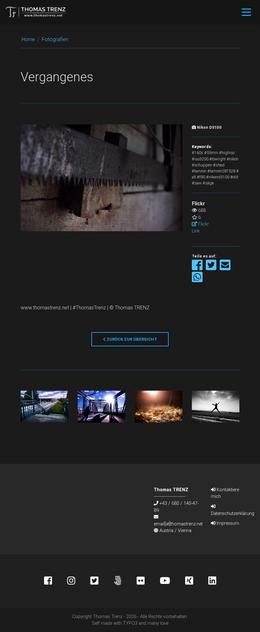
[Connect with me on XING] (196, 581)
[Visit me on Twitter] (102, 581)
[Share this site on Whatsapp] (197, 280)
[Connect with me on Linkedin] (212, 581)
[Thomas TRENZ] (37, 12)
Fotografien (55, 39)
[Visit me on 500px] (125, 581)
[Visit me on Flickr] (148, 581)
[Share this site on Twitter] (212, 268)
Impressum (227, 523)
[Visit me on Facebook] (55, 581)
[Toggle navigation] (246, 11)
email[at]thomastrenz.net (178, 524)
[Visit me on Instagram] (78, 581)
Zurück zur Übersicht (131, 339)
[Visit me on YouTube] (172, 581)
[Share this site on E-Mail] (225, 268)
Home (28, 39)
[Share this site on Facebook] (198, 268)
